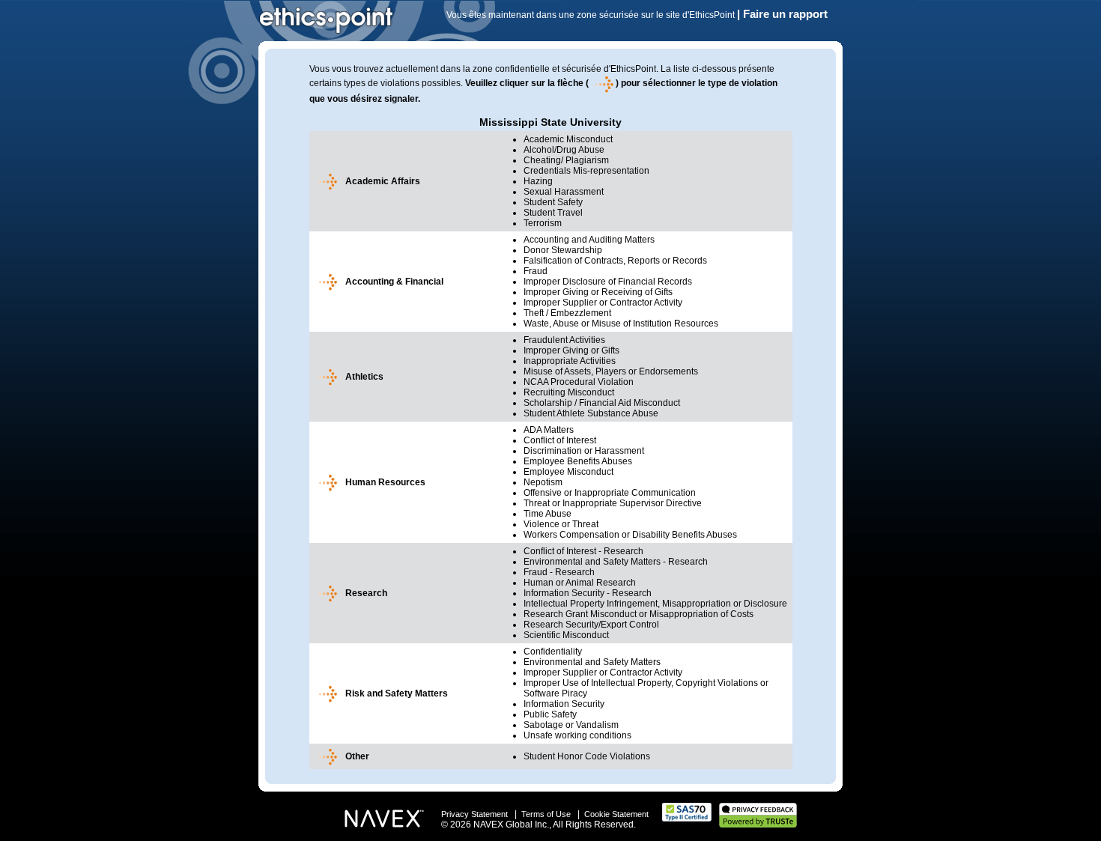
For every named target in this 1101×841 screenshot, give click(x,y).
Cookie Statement (616, 814)
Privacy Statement (474, 814)
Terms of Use (546, 814)
